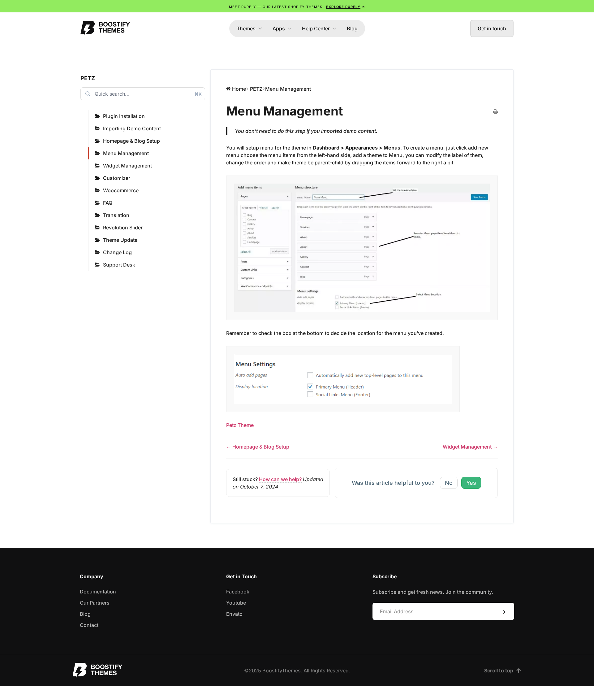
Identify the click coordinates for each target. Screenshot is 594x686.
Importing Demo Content (132, 128)
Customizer (116, 178)
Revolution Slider (123, 227)
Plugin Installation (124, 116)
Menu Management (126, 153)
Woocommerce (121, 190)
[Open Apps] (289, 28)
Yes (471, 483)
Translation (116, 215)
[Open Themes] (260, 28)
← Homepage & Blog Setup (257, 447)
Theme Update (120, 240)
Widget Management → (470, 447)
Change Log (117, 252)
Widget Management (127, 166)
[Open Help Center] (334, 28)
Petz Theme (240, 425)
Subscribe (504, 612)
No (449, 483)
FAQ (107, 203)
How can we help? (280, 479)
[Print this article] (495, 111)
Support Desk (119, 265)
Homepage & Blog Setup (131, 141)
